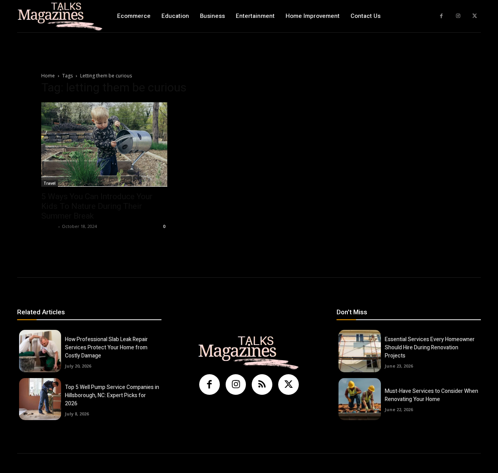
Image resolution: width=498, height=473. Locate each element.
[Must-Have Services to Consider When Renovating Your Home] (359, 399)
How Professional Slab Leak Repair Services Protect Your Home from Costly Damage (106, 347)
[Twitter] (474, 16)
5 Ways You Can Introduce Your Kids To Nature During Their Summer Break (97, 206)
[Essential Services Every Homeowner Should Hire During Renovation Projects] (359, 351)
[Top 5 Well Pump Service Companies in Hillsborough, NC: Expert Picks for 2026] (40, 399)
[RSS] (262, 384)
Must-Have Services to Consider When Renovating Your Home (431, 395)
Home (48, 75)
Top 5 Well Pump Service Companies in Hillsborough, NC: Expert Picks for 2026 (112, 395)
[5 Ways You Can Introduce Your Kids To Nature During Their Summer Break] (104, 144)
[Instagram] (458, 16)
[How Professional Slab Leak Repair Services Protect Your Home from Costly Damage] (40, 351)
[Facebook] (441, 16)
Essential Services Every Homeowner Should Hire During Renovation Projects (430, 347)
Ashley (48, 226)
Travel (50, 183)
